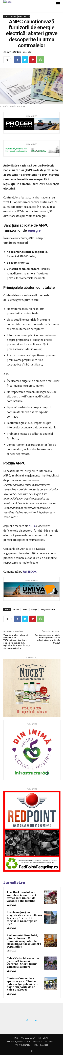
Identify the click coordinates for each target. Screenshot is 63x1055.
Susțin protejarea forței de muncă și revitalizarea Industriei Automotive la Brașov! (47, 639)
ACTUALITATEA (10, 16)
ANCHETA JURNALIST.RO (18, 1041)
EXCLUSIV (37, 1041)
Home (15, 1037)
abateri (16, 609)
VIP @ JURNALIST (23, 1044)
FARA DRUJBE (24, 16)
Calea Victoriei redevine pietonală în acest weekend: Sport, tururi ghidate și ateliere (23, 963)
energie (34, 230)
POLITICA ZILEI (41, 1044)
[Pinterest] (32, 59)
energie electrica (47, 609)
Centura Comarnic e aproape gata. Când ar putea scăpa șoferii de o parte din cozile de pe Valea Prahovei (22, 984)
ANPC (32, 526)
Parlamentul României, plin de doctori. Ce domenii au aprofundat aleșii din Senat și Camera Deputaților (24, 941)
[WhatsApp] (40, 59)
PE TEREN (49, 1041)
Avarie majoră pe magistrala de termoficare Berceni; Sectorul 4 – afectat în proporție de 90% (24, 918)
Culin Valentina (13, 51)
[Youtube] (36, 1020)
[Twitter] (25, 59)
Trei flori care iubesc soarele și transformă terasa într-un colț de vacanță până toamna (21, 897)
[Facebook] (17, 59)
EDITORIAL (43, 1037)
